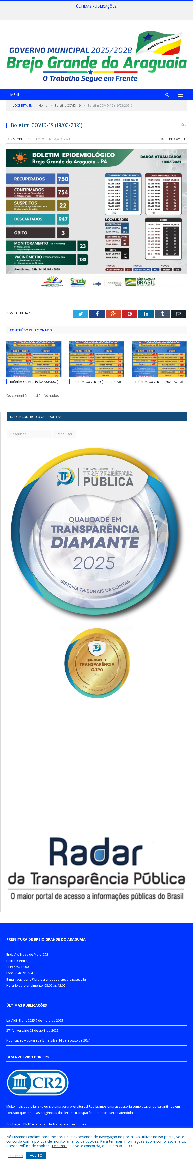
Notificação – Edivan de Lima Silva (32, 1040)
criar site (36, 1106)
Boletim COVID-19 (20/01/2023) (159, 381)
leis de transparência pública (86, 1112)
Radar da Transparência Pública (62, 1124)
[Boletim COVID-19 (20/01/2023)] (159, 359)
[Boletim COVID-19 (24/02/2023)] (33, 359)
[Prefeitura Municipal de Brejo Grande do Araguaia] (96, 55)
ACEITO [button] (36, 1155)
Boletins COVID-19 (173, 139)
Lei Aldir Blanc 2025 (20, 1020)
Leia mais (59, 1145)
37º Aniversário (95, 11)
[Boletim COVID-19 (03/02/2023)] (96, 359)
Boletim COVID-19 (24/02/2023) (34, 381)
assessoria (123, 1106)
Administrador (24, 139)
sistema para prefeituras (68, 1106)
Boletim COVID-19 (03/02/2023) (96, 381)
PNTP (27, 1124)
